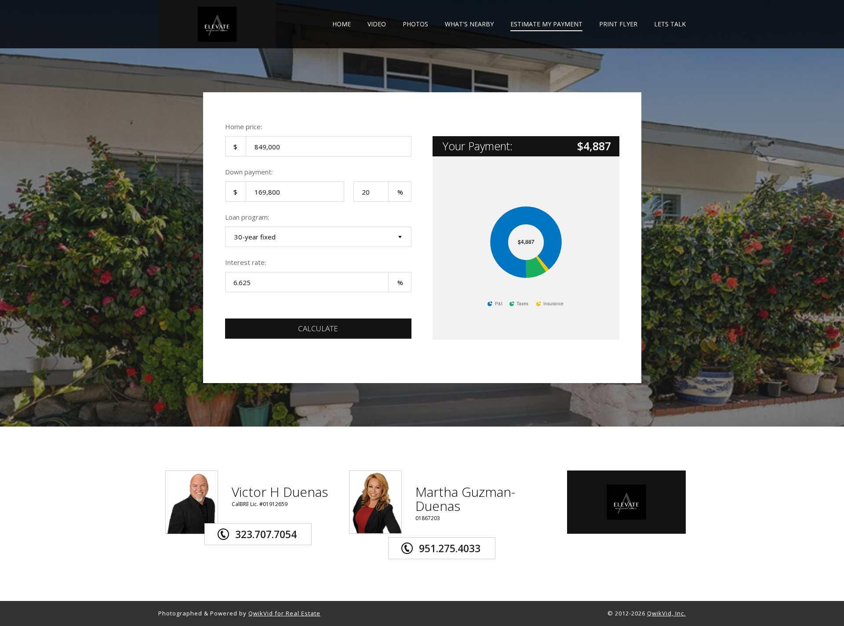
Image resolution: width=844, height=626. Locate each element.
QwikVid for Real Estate (284, 613)
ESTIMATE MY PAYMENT (546, 24)
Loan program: (247, 217)
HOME (341, 24)
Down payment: (249, 171)
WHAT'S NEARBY (469, 24)
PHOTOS (415, 24)
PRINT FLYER (618, 24)
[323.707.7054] (272, 521)
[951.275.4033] (455, 535)
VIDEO (376, 24)
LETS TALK (670, 24)
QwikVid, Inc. (666, 613)
